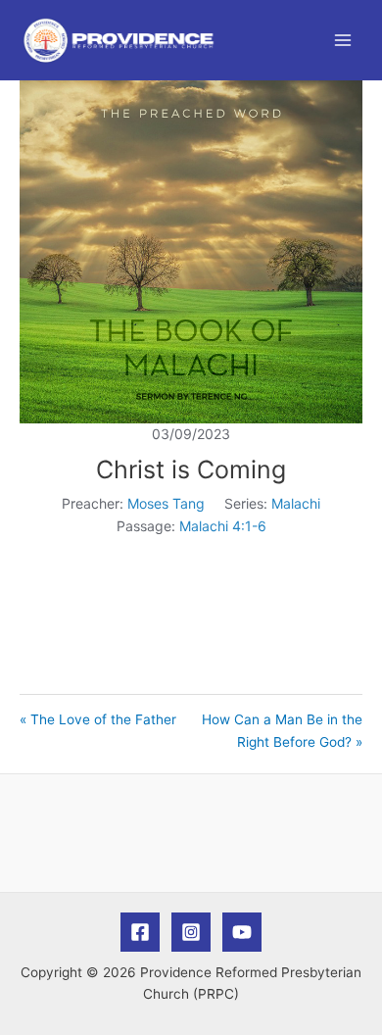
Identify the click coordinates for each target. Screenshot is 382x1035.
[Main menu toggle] (343, 41)
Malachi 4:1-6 (222, 526)
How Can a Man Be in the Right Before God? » (282, 731)
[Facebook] (140, 932)
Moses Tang (166, 503)
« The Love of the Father (98, 719)
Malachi (295, 503)
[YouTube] (242, 932)
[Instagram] (191, 932)
